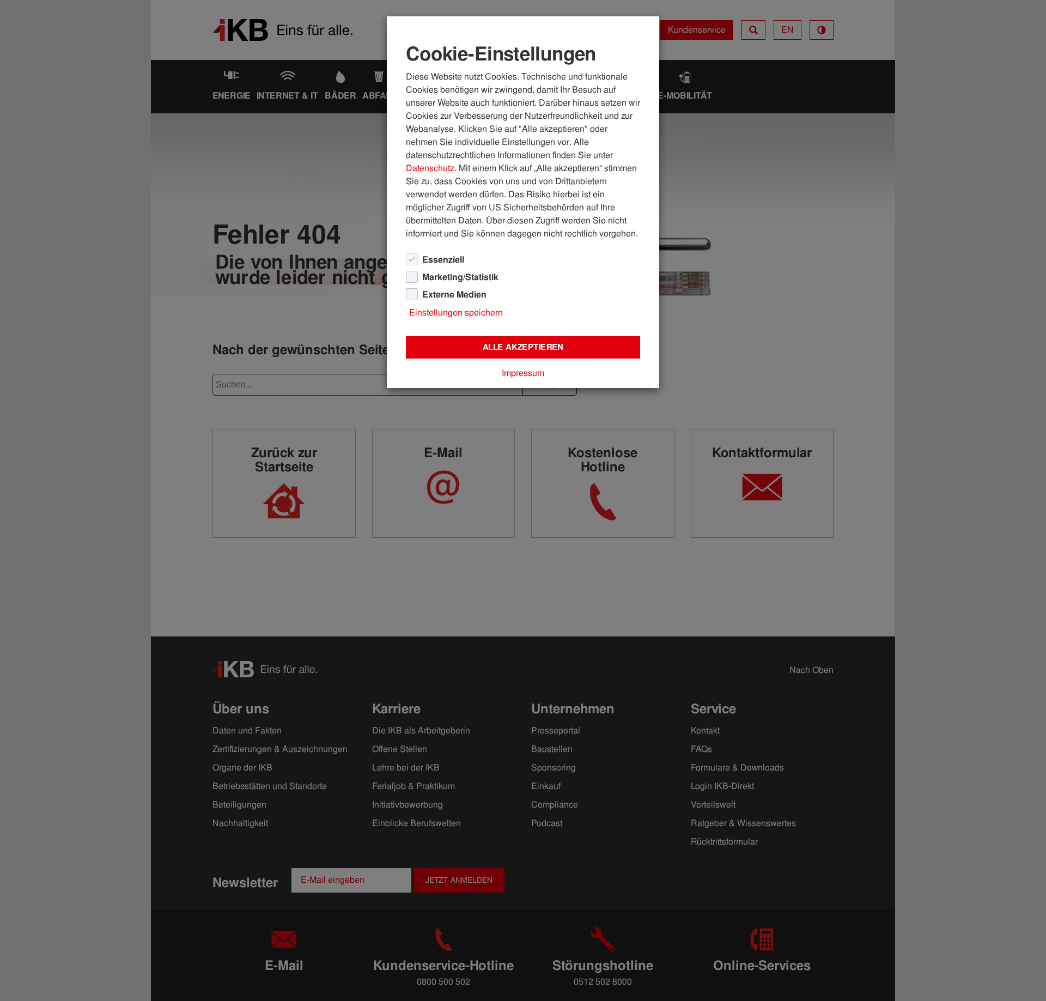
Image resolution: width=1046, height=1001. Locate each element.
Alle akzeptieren (523, 347)
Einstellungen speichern (456, 312)
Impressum (523, 373)
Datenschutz (430, 168)
